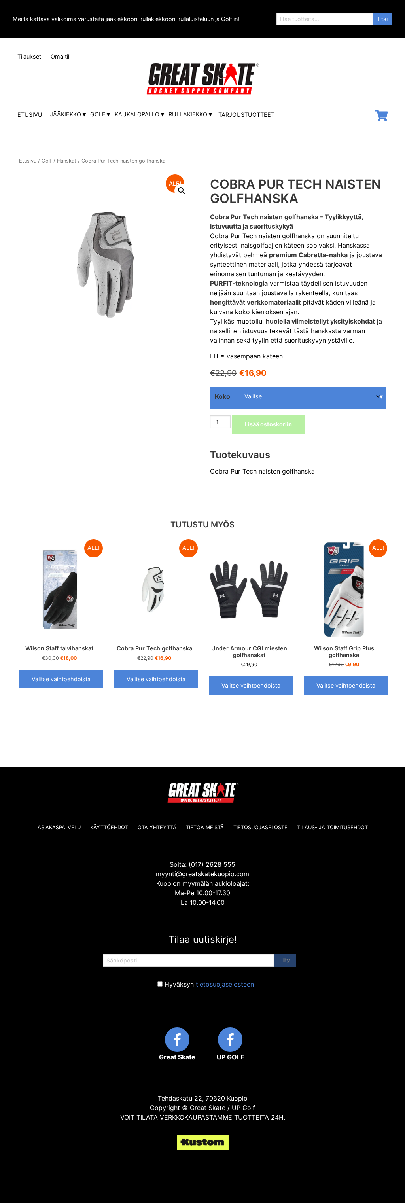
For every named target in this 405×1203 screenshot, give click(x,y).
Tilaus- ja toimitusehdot (332, 827)
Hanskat (66, 161)
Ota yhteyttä (157, 827)
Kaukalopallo (137, 114)
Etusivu (29, 114)
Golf (97, 114)
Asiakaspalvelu (59, 827)
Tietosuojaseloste (260, 827)
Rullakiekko (187, 114)
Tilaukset (29, 56)
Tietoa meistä (205, 827)
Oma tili (60, 56)
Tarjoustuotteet (246, 114)
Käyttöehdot (109, 827)
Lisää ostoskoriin (268, 424)
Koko (222, 396)
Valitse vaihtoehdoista (61, 679)
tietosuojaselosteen (225, 984)
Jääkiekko (65, 114)
